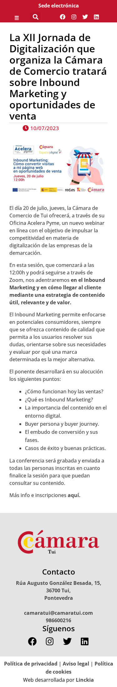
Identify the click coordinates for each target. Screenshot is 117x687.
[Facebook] (62, 16)
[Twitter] (85, 16)
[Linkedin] (96, 16)
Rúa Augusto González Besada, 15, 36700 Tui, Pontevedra (58, 590)
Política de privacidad (30, 663)
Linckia (84, 679)
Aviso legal (76, 663)
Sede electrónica (58, 5)
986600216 (58, 620)
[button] (16, 17)
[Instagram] (74, 16)
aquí (73, 495)
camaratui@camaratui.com (58, 612)
